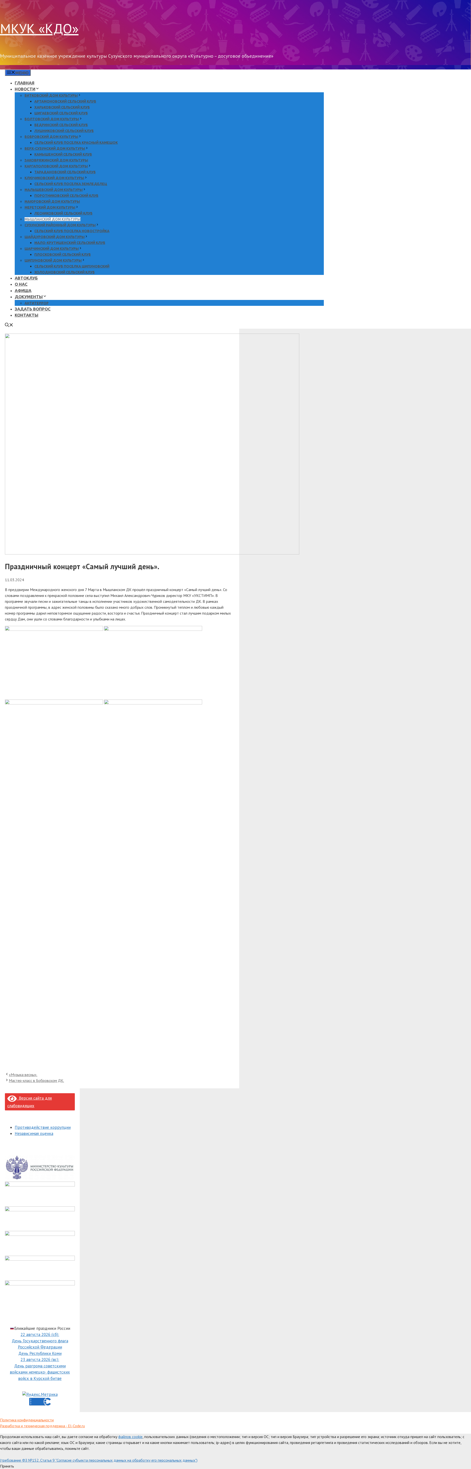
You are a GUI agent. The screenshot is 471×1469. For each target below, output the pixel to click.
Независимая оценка (34, 1133)
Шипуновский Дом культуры (53, 260)
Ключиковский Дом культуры (54, 178)
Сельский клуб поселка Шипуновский (71, 266)
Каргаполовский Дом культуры (56, 166)
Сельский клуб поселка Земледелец (70, 184)
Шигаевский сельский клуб (61, 113)
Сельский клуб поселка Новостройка (71, 231)
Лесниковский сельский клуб (63, 213)
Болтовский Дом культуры (52, 119)
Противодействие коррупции (43, 1127)
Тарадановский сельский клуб (65, 172)
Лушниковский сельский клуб (64, 131)
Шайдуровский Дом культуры (55, 237)
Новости (25, 89)
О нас (21, 284)
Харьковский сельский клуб (62, 107)
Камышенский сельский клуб (63, 154)
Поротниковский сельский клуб (66, 196)
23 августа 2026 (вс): (40, 1359)
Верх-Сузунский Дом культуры (55, 148)
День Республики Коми (40, 1353)
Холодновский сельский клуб (64, 272)
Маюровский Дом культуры (52, 201)
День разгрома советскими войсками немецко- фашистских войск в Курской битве (40, 1372)
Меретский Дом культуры (50, 207)
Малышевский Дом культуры (54, 190)
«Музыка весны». (23, 1074)
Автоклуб (26, 278)
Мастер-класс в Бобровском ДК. (36, 1080)
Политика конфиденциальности (27, 1419)
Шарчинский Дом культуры (52, 249)
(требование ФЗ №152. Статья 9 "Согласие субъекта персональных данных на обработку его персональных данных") (98, 1460)
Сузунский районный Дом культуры (60, 225)
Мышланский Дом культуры (52, 219)
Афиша (23, 290)
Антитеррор (37, 303)
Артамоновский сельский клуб (65, 101)
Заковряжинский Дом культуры (56, 160)
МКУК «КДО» (39, 28)
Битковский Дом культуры (51, 95)
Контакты (26, 315)
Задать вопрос (33, 309)
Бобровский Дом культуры (51, 137)
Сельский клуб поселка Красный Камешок (76, 143)
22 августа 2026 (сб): (40, 1334)
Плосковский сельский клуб (62, 254)
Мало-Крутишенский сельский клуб (69, 243)
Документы (29, 296)
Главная (24, 83)
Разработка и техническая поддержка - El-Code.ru (42, 1425)
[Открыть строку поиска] (9, 325)
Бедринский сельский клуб (61, 125)
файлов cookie (130, 1436)
